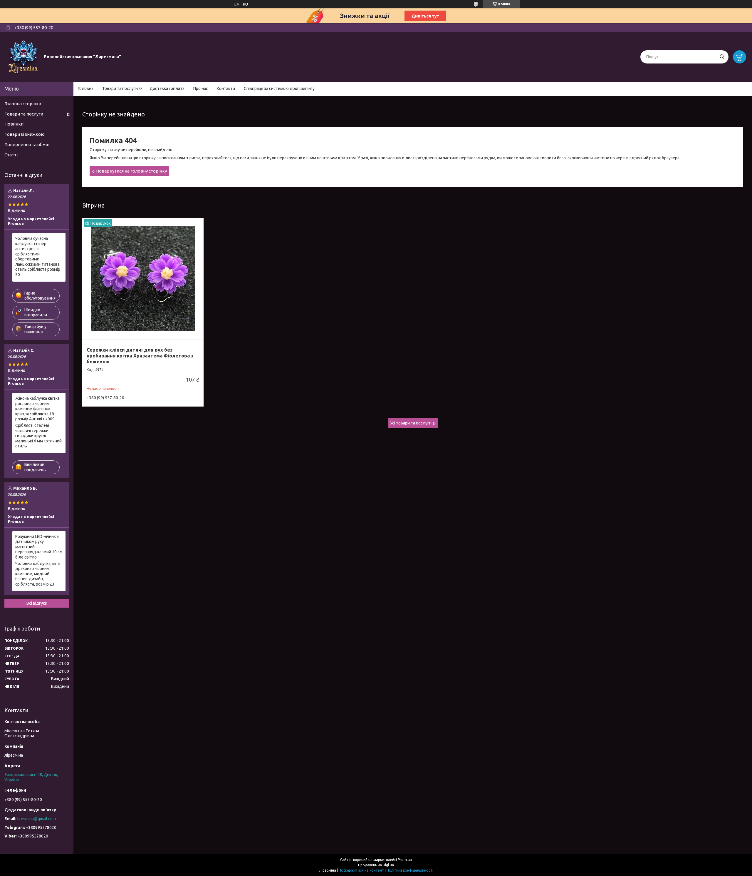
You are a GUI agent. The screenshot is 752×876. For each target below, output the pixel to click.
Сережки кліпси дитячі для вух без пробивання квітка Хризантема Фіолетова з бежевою (140, 355)
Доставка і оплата (167, 88)
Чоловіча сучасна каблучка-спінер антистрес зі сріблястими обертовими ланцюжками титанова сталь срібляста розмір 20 (37, 256)
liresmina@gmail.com (36, 818)
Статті (11, 154)
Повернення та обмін (26, 144)
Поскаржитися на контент (361, 870)
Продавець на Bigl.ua (376, 865)
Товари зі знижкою (24, 134)
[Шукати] (721, 56)
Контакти (226, 88)
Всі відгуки (36, 603)
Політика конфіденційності (410, 870)
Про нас (200, 88)
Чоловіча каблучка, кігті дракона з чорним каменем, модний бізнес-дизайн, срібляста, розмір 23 (37, 573)
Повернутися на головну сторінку (131, 170)
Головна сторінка (22, 103)
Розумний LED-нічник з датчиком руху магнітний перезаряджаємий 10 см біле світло (39, 546)
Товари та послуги (120, 88)
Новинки (14, 123)
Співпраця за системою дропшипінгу (279, 88)
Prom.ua (405, 860)
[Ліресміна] (23, 56)
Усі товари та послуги (411, 423)
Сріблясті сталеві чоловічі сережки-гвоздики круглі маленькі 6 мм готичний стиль (38, 435)
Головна (85, 88)
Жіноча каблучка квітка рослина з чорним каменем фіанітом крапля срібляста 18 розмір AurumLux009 (37, 408)
